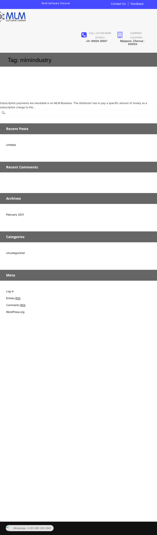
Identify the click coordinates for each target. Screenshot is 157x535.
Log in (10, 291)
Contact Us (118, 4)
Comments (15, 305)
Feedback (137, 4)
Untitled (11, 144)
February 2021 (15, 214)
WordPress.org (15, 312)
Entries (13, 298)
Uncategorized (15, 253)
